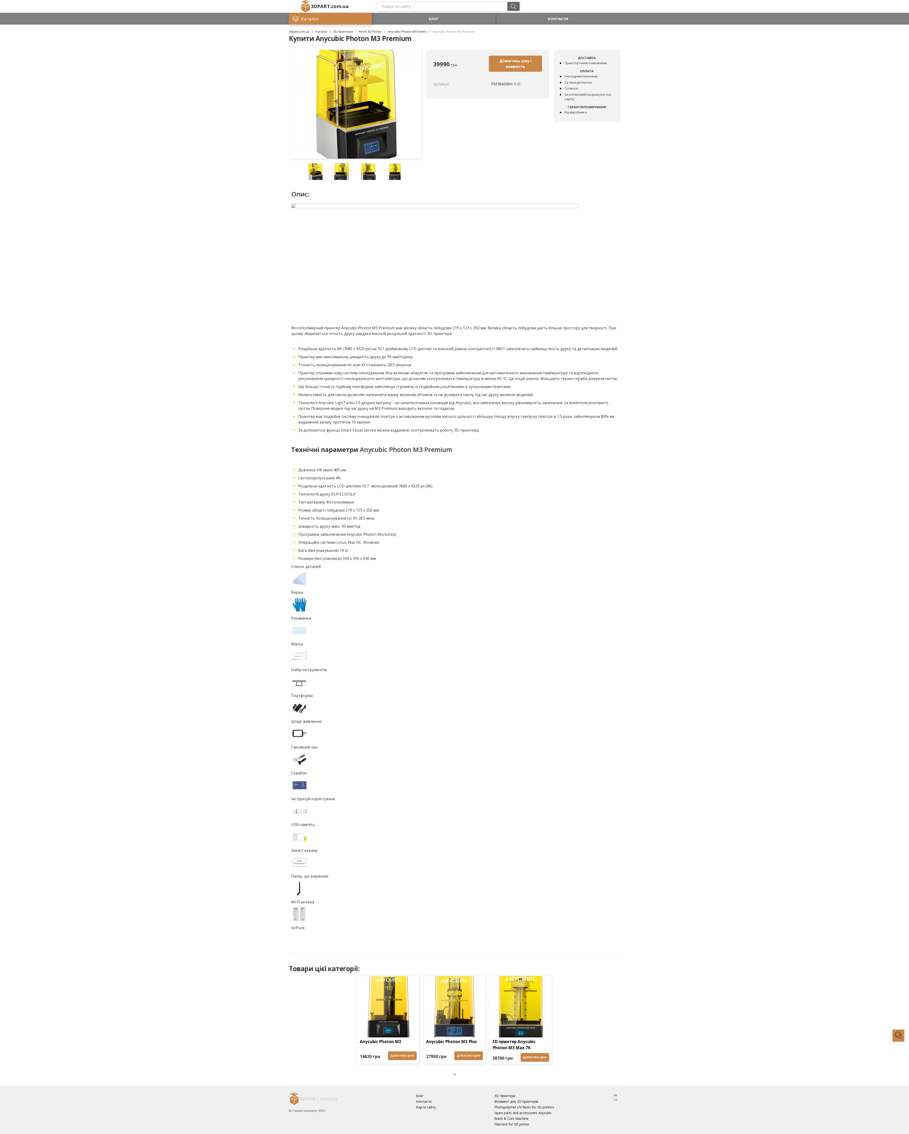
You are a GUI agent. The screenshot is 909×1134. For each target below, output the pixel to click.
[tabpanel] (388, 1020)
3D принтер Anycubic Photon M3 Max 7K (514, 1044)
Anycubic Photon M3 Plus (451, 1041)
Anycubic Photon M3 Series (407, 31)
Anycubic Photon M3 (380, 1041)
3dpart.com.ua (299, 31)
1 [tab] (454, 1074)
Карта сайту (426, 1107)
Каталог (321, 31)
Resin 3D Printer (370, 31)
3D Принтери (343, 31)
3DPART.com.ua (330, 6)
